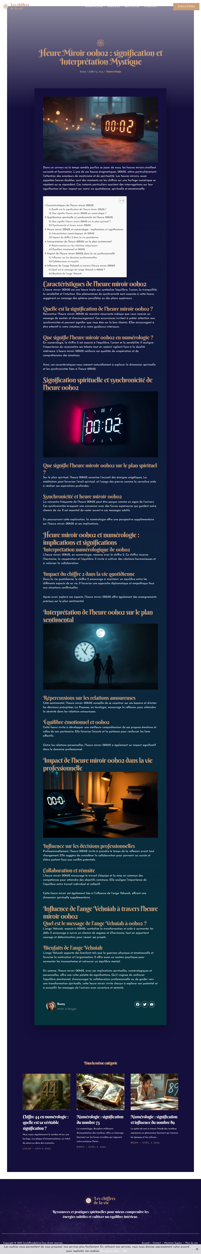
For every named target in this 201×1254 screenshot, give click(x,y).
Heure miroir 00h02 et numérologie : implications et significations (85, 229)
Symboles (150, 7)
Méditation (132, 7)
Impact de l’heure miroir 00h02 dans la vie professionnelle (81, 253)
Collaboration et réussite (65, 261)
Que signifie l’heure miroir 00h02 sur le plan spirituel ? (81, 221)
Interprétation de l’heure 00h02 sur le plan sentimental (79, 241)
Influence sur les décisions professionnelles (74, 257)
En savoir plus (110, 1251)
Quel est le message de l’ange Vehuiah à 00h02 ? (78, 270)
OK (125, 1251)
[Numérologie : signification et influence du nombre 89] (154, 1092)
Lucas (27, 1149)
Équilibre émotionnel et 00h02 (68, 249)
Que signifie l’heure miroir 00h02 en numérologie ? (79, 213)
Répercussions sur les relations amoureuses (74, 246)
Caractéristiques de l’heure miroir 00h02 (70, 205)
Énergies (114, 7)
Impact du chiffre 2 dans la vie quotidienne (75, 237)
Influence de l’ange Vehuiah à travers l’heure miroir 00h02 (81, 266)
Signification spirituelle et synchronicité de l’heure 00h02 (80, 217)
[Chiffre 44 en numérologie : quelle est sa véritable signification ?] (46, 1092)
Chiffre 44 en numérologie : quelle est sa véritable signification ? (46, 1122)
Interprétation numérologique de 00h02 (73, 233)
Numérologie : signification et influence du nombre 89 (154, 1119)
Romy (80, 1147)
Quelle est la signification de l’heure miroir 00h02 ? (79, 209)
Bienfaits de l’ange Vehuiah (67, 274)
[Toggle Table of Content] (119, 200)
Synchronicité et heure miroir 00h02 (71, 225)
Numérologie (94, 7)
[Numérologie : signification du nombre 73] (100, 1092)
